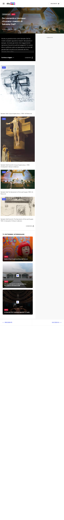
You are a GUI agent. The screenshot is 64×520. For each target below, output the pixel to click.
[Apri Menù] (5, 4)
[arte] (12, 3)
